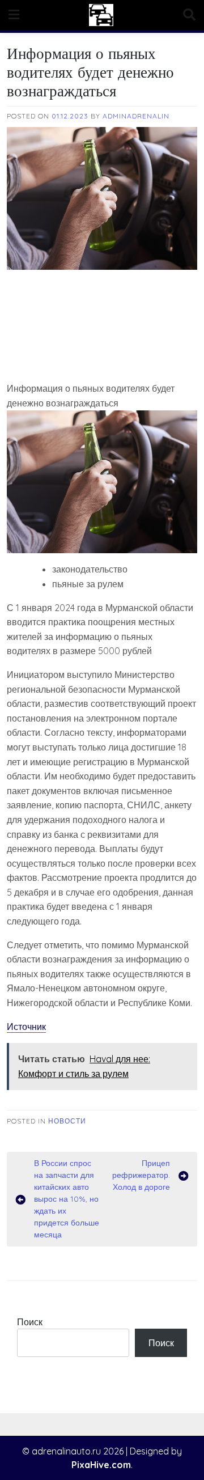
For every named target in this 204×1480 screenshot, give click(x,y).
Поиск (29, 1322)
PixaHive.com (101, 1464)
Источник (26, 1026)
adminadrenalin (136, 116)
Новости (67, 1121)
